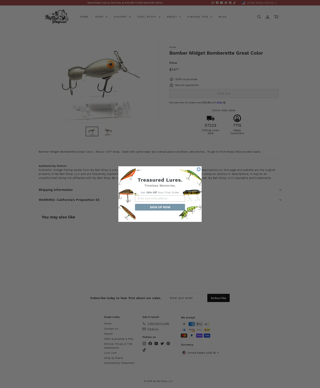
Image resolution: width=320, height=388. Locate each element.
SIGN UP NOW (160, 207)
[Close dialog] (198, 169)
